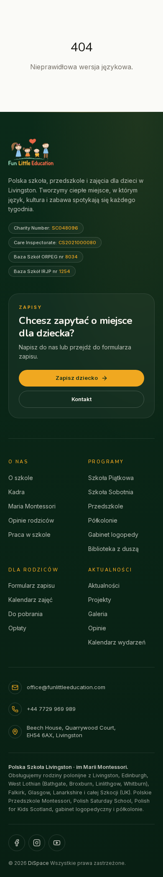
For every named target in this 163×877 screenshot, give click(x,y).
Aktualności (104, 585)
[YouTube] (56, 842)
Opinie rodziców (31, 520)
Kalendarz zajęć (30, 599)
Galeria (97, 613)
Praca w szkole (29, 534)
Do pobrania (25, 613)
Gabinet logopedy (113, 534)
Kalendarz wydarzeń (116, 642)
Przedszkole (105, 506)
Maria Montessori (32, 506)
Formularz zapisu (31, 585)
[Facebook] (16, 842)
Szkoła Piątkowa (111, 477)
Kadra (16, 491)
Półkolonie (102, 520)
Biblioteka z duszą (113, 548)
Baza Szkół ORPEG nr (46, 257)
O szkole (20, 477)
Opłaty (17, 628)
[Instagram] (36, 842)
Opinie (97, 628)
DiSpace (38, 863)
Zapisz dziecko (77, 377)
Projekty (99, 599)
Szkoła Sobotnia (110, 491)
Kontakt (81, 399)
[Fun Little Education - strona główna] (30, 152)
